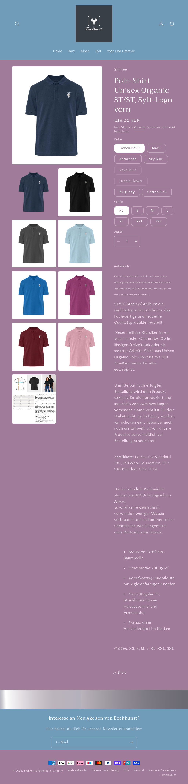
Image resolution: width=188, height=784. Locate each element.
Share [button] (122, 673)
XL (121, 221)
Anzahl (119, 232)
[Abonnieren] (131, 742)
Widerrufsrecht (77, 770)
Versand (139, 127)
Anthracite (128, 159)
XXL (139, 221)
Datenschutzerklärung (105, 770)
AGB (126, 770)
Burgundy (127, 192)
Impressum (169, 775)
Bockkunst (30, 770)
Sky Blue (156, 159)
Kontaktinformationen (162, 770)
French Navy (129, 148)
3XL (159, 221)
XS (121, 210)
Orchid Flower (133, 182)
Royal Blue (130, 171)
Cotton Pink (157, 192)
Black (156, 148)
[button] (17, 23)
